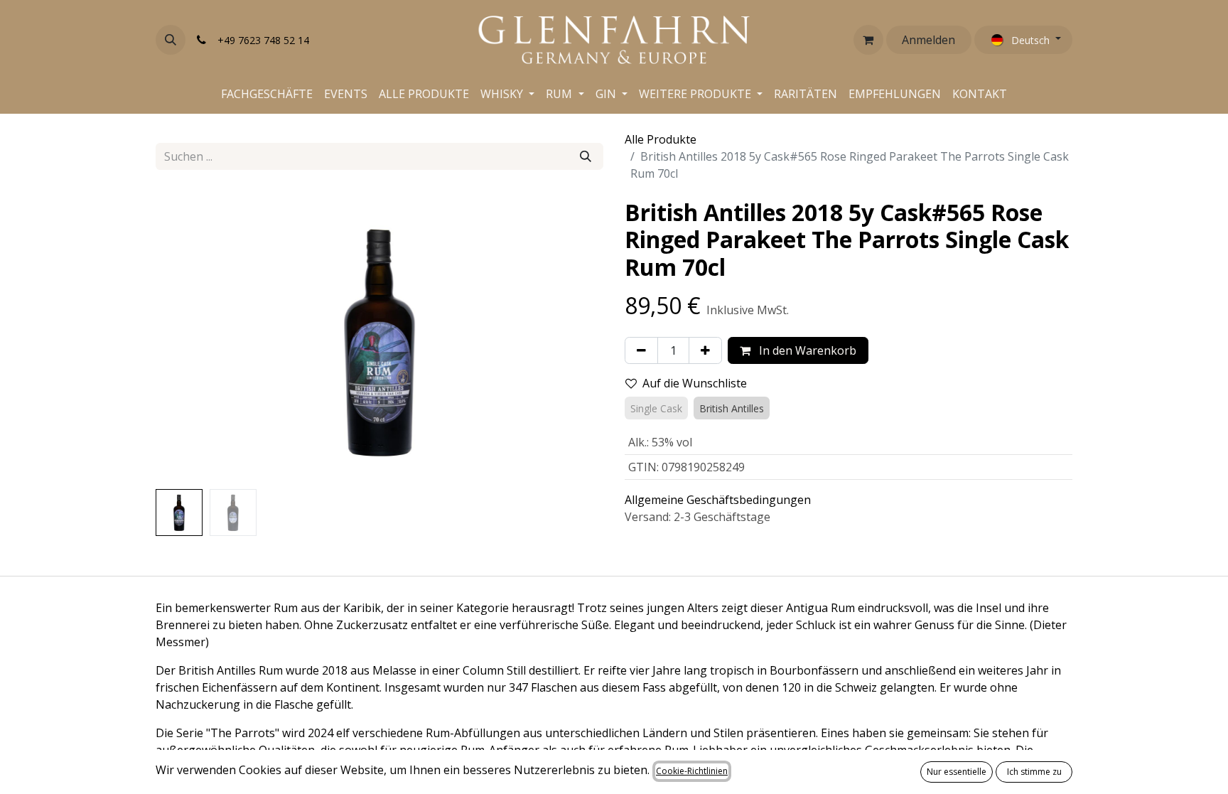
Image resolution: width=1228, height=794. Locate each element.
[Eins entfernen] (641, 350)
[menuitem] (266, 94)
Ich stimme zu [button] (1034, 772)
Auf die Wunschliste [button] (694, 383)
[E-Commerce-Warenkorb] (868, 40)
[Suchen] (585, 156)
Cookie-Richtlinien (692, 771)
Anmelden (928, 40)
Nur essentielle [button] (956, 772)
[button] (170, 40)
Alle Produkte (660, 139)
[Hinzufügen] (705, 350)
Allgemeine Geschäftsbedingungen (718, 500)
